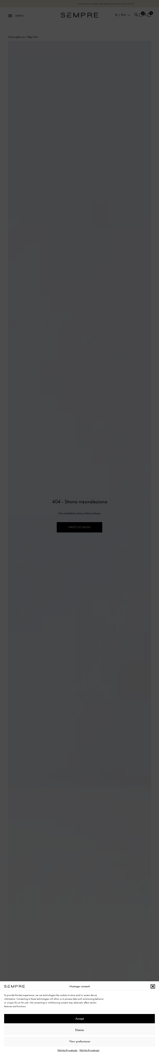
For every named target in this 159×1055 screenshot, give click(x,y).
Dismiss (79, 1030)
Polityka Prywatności (67, 1050)
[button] (153, 986)
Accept (79, 1018)
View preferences (79, 1041)
